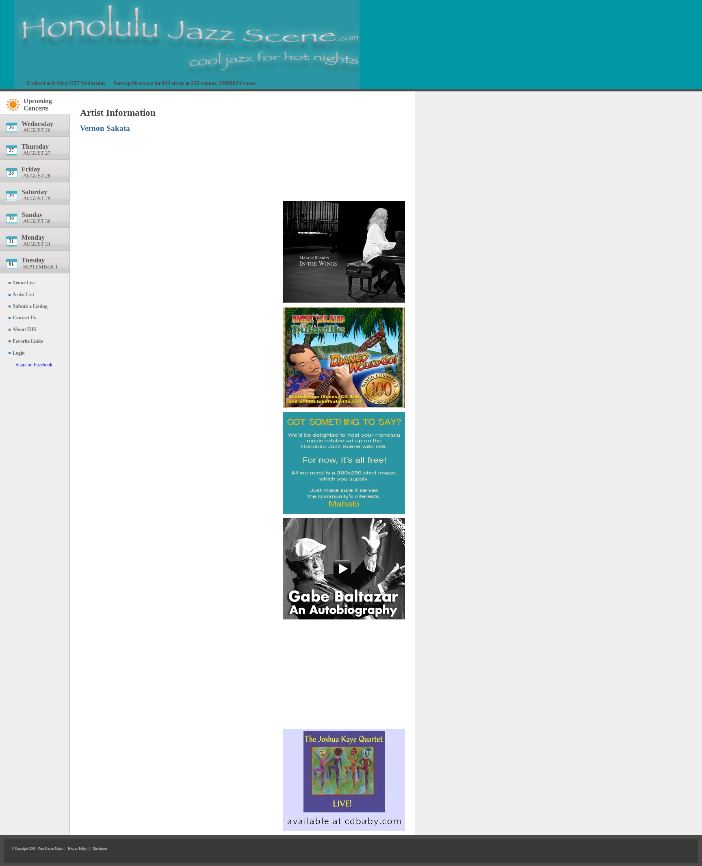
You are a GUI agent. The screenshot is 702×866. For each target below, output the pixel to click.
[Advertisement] (344, 144)
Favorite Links (28, 341)
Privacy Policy (77, 849)
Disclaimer (100, 849)
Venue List (24, 283)
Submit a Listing (30, 306)
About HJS (24, 329)
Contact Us (24, 317)
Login (19, 353)
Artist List (23, 294)
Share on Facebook (33, 365)
